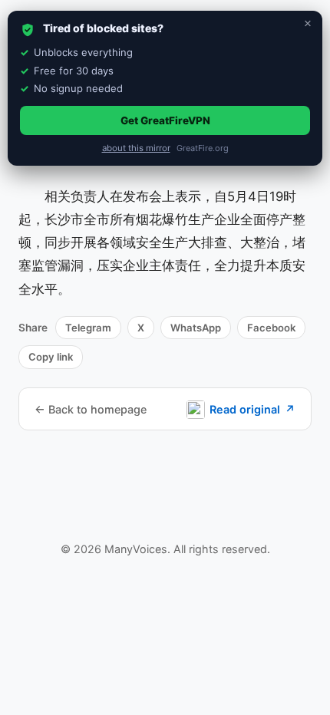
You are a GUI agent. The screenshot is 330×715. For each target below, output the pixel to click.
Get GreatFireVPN (165, 120)
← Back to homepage (91, 409)
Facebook (271, 327)
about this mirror (136, 148)
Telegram (88, 327)
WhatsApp (195, 327)
